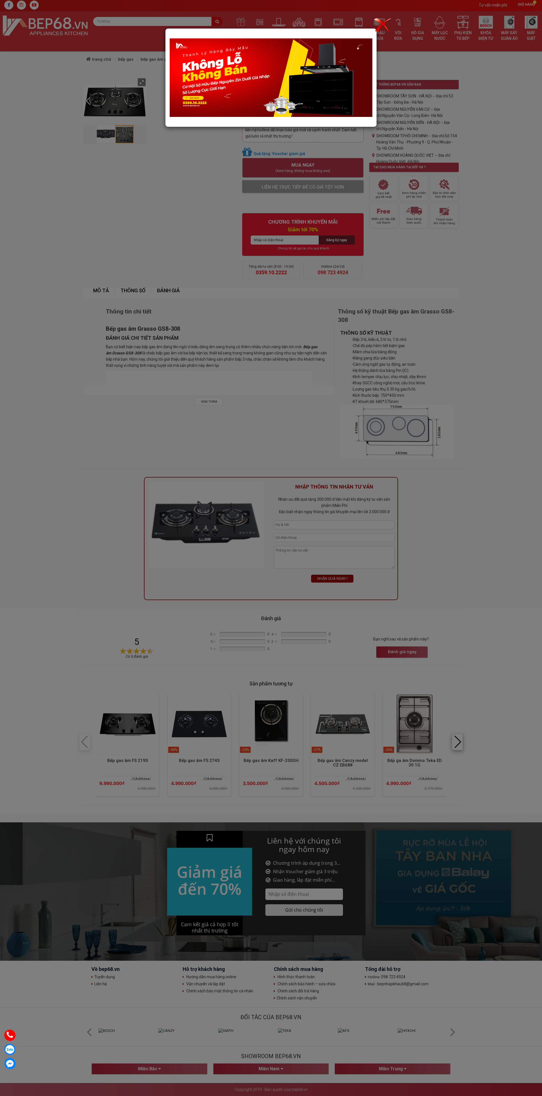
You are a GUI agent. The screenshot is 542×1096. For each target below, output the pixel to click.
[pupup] (271, 77)
